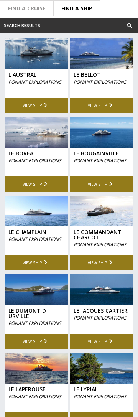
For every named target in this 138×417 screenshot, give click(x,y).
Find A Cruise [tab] (27, 8)
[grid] (69, 225)
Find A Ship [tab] (76, 8)
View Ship (32, 105)
